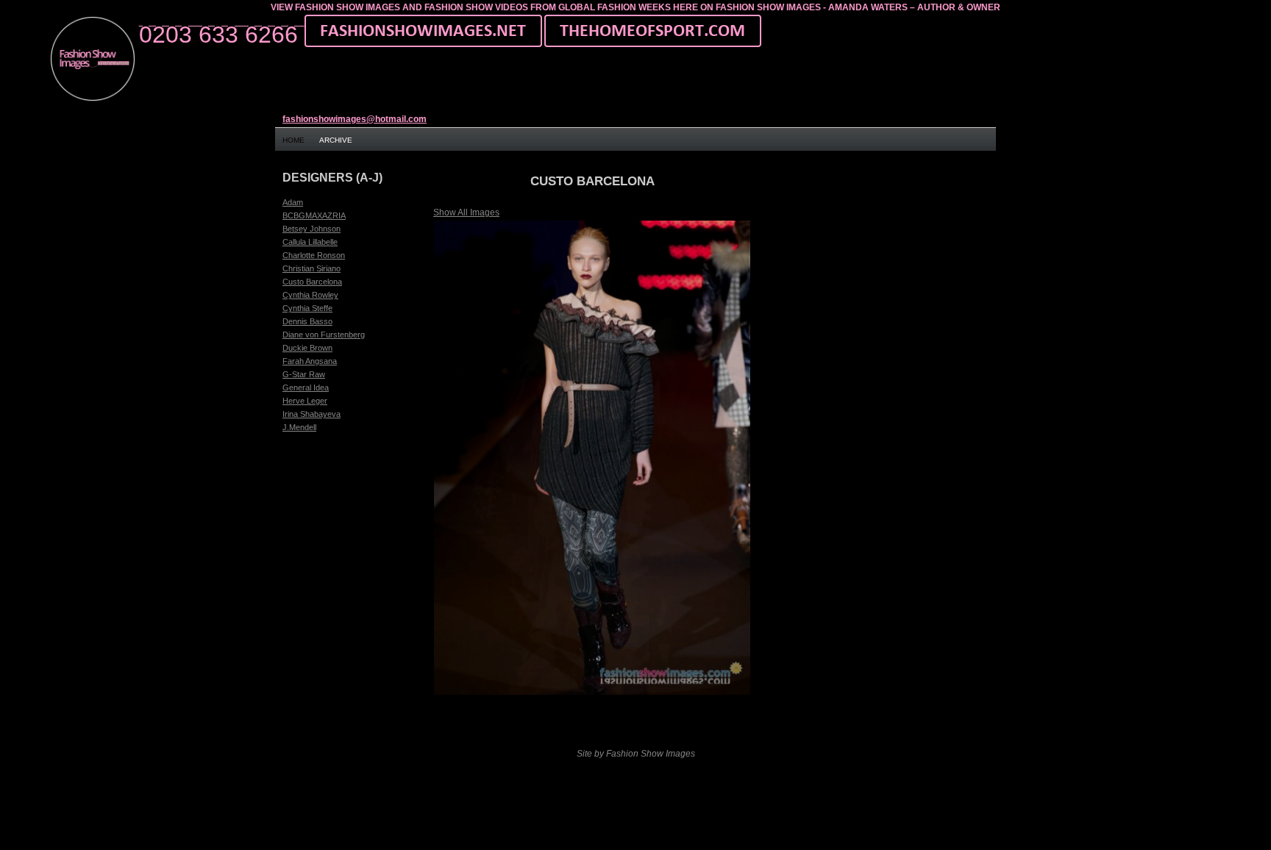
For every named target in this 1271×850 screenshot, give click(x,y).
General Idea (305, 387)
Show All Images (466, 212)
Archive (335, 140)
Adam (292, 202)
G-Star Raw (303, 374)
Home (293, 140)
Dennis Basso (307, 321)
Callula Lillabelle (310, 242)
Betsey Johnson (311, 228)
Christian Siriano (311, 268)
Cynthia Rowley (310, 294)
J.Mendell (299, 427)
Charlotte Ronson (313, 255)
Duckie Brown (307, 347)
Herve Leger (304, 400)
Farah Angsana (309, 361)
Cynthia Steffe (307, 308)
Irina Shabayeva (311, 414)
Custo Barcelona (312, 281)
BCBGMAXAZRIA (314, 215)
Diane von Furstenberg (323, 334)
